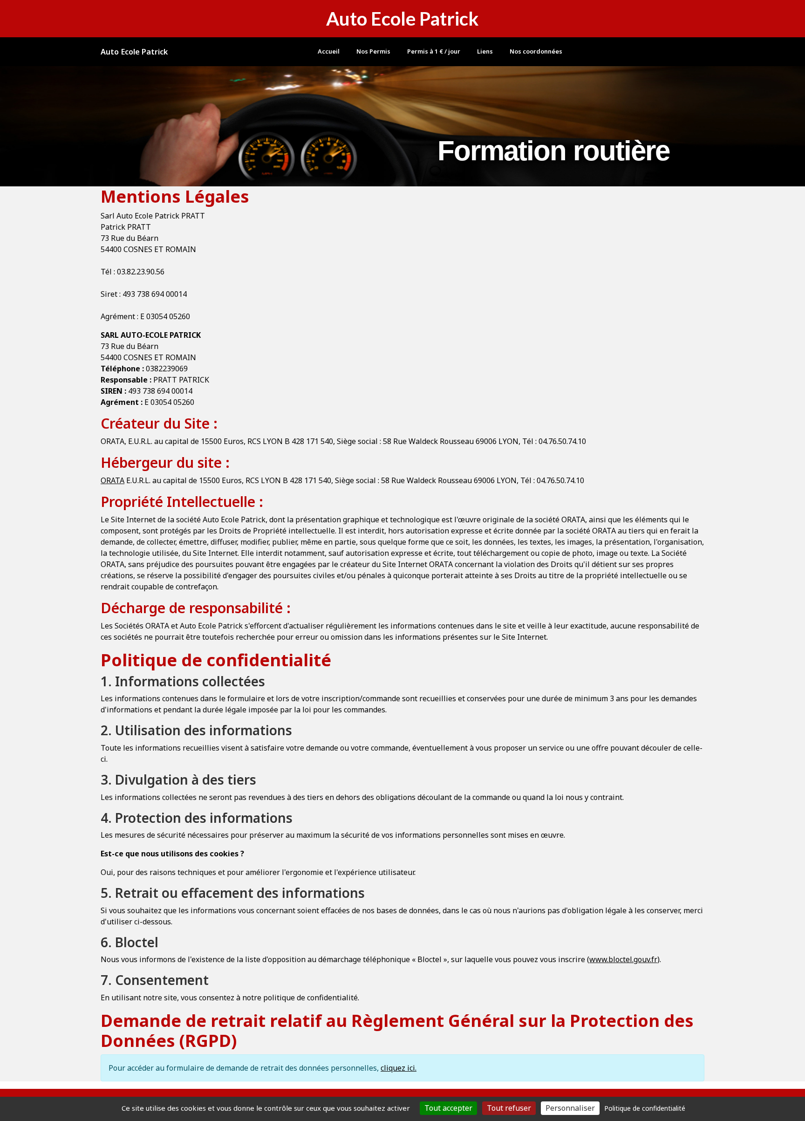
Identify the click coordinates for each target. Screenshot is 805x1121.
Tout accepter (448, 1108)
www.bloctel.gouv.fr (623, 959)
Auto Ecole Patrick (134, 52)
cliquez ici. (398, 1068)
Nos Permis (373, 51)
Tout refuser (509, 1108)
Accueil (329, 51)
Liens (485, 51)
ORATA (112, 480)
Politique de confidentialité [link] (644, 1108)
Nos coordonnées (536, 51)
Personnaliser (570, 1108)
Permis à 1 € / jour (433, 51)
